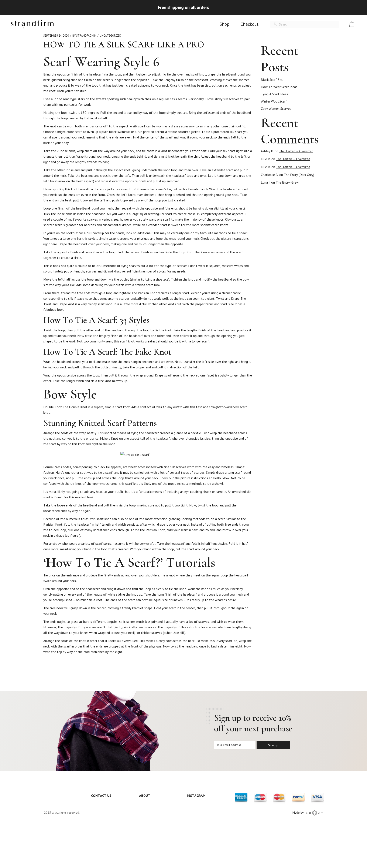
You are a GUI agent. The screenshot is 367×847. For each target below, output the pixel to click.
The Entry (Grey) (287, 182)
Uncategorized (110, 35)
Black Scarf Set (272, 79)
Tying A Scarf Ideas (274, 94)
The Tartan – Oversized (296, 151)
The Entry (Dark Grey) (299, 175)
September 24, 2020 (56, 35)
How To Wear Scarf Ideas (279, 87)
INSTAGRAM (196, 795)
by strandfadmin (84, 35)
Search (322, 38)
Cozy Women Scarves (276, 108)
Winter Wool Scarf (274, 101)
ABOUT (144, 795)
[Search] (275, 24)
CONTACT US (101, 795)
